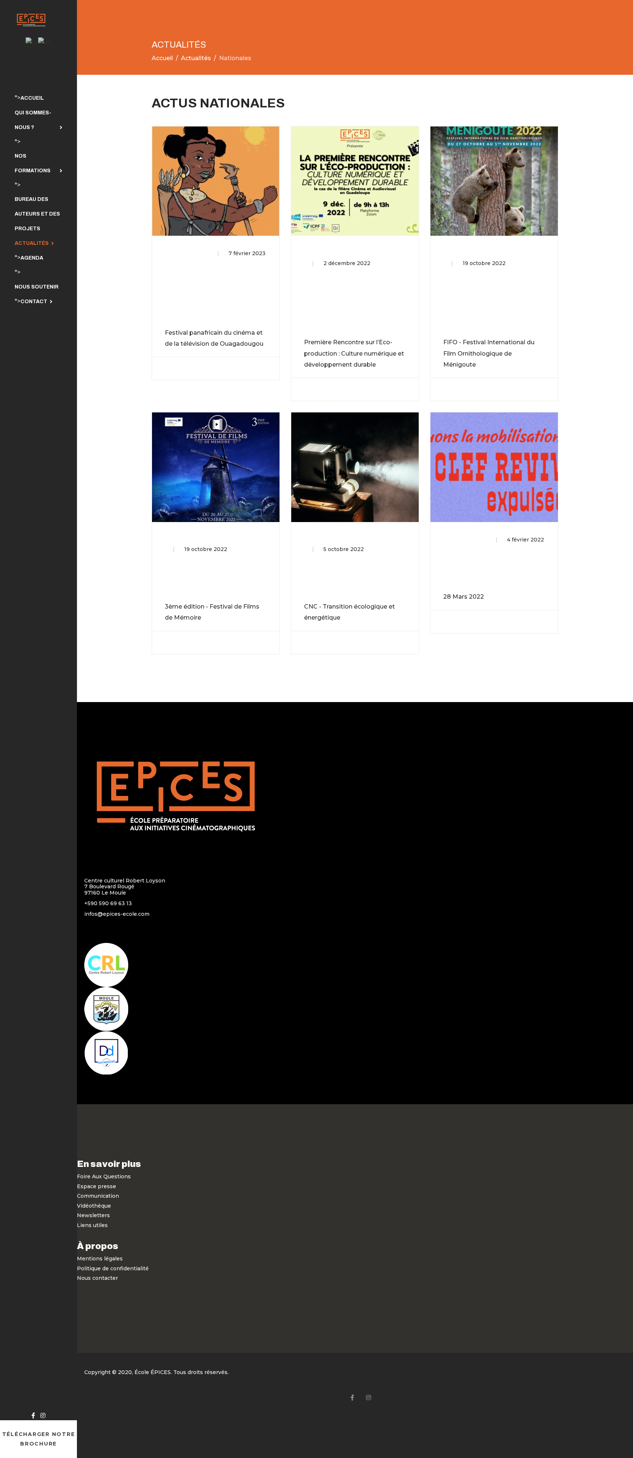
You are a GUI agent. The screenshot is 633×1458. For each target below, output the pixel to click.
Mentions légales (100, 1258)
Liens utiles (92, 1225)
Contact (34, 301)
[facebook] (33, 1415)
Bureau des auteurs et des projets (37, 214)
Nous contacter (97, 1278)
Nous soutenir (37, 287)
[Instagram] (42, 1415)
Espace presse (96, 1186)
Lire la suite (188, 368)
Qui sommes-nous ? (33, 120)
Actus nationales (187, 253)
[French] (31, 42)
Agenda (32, 258)
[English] (44, 42)
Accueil (32, 98)
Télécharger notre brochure (38, 1439)
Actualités (32, 243)
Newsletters (93, 1215)
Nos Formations (33, 163)
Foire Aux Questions (104, 1176)
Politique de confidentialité (113, 1268)
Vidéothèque (94, 1205)
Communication (98, 1196)
